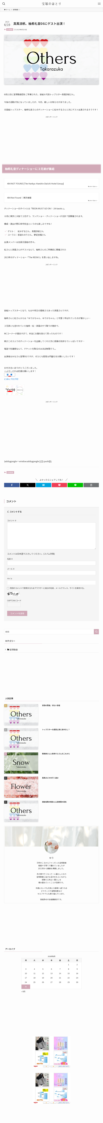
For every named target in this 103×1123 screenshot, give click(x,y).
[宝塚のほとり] (51, 4)
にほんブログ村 (11, 378)
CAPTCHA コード (14, 600)
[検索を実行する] (96, 631)
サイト (9, 578)
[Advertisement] (51, 135)
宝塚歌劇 (10, 29)
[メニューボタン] (99, 4)
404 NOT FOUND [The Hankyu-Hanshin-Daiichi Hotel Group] (35, 183)
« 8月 (23, 991)
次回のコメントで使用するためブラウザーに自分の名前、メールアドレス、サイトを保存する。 (47, 588)
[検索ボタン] (4, 4)
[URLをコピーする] (91, 485)
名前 (10, 558)
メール (11, 568)
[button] (11, 485)
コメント (11, 520)
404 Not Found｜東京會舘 (19, 197)
